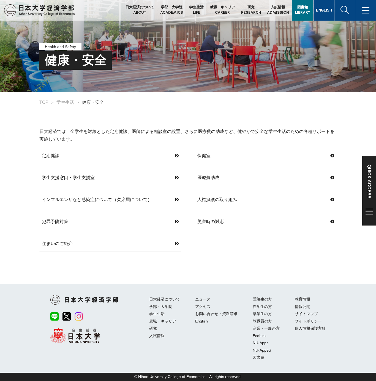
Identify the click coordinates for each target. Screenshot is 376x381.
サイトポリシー (308, 321)
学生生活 (157, 314)
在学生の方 (262, 306)
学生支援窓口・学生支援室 (68, 177)
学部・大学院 (160, 306)
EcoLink (259, 335)
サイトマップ (306, 314)
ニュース (203, 299)
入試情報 (157, 335)
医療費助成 (208, 177)
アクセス (203, 306)
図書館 (258, 357)
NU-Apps (260, 343)
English (201, 321)
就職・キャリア (162, 321)
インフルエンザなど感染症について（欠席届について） (97, 199)
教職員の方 (262, 321)
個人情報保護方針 (310, 328)
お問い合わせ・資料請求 (216, 314)
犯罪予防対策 (55, 221)
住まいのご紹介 (57, 243)
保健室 (204, 155)
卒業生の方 (262, 314)
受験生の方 (262, 299)
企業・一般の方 (266, 328)
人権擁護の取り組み (217, 199)
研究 (153, 328)
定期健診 (50, 155)
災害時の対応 (210, 221)
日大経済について (164, 299)
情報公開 (302, 306)
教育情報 (302, 299)
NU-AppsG (262, 350)
